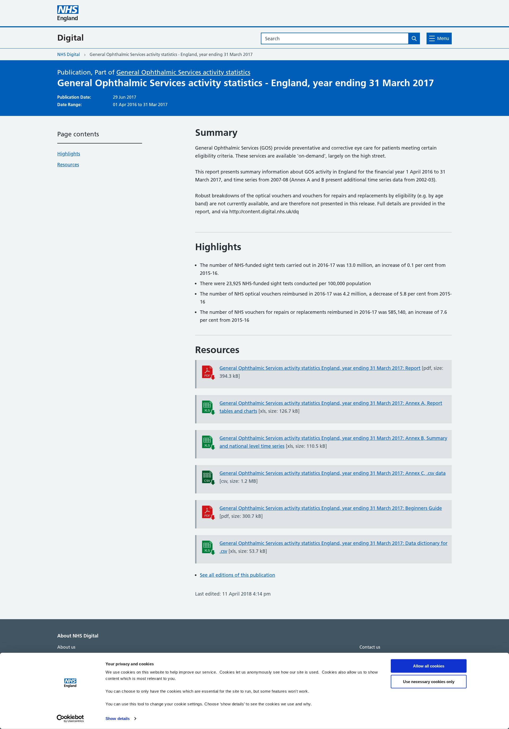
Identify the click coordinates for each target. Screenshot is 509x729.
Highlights (68, 154)
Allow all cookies (428, 666)
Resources (68, 165)
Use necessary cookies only (428, 681)
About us (66, 647)
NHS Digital (68, 54)
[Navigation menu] (439, 38)
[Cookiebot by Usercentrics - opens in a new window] (70, 719)
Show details (118, 718)
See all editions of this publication (237, 575)
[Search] (414, 38)
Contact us (369, 647)
